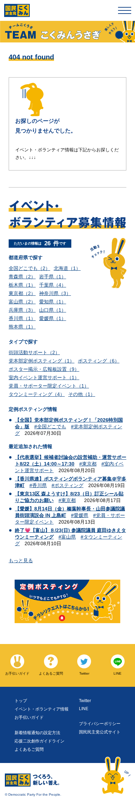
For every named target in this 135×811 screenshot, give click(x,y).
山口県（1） (52, 310)
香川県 (39, 485)
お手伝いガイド (29, 717)
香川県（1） (22, 318)
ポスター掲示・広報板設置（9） (44, 369)
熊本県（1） (22, 326)
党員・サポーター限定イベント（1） (49, 386)
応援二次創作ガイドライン (39, 741)
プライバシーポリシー (99, 723)
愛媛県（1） (52, 318)
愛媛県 (81, 515)
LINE (83, 708)
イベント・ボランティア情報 (42, 709)
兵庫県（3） (22, 310)
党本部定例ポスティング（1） (41, 361)
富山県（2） (22, 301)
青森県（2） (22, 276)
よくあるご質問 (29, 749)
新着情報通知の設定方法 (37, 732)
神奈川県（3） (55, 293)
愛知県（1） (52, 301)
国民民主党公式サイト (99, 732)
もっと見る (21, 560)
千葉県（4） (52, 285)
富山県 (68, 537)
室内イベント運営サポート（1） (44, 377)
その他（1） (81, 394)
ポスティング (68, 485)
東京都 (89, 464)
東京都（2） (22, 293)
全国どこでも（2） (29, 268)
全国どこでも (51, 426)
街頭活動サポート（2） (34, 352)
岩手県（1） (52, 276)
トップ (21, 700)
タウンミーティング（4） (37, 394)
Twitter (85, 700)
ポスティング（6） (98, 361)
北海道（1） (67, 268)
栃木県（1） (22, 285)
